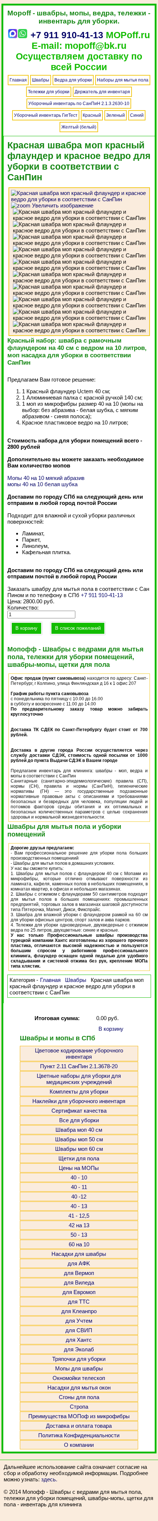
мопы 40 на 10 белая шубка (42, 484)
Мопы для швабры (79, 1368)
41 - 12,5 (78, 1216)
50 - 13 (79, 1235)
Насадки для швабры (78, 1254)
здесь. (49, 1479)
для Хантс (79, 1340)
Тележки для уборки (48, 91)
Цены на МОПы (79, 1168)
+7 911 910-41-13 (66, 35)
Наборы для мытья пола (122, 80)
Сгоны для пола (79, 1397)
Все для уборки (79, 1120)
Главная (18, 80)
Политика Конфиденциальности (78, 1435)
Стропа (79, 1406)
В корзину (110, 1029)
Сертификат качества (79, 1111)
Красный (92, 115)
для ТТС (79, 1301)
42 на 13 (79, 1225)
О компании (79, 1445)
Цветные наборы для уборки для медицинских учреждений (79, 1079)
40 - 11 (79, 1187)
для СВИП (78, 1330)
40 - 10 (79, 1177)
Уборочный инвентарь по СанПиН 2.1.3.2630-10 (78, 103)
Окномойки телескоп (79, 1378)
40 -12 (78, 1196)
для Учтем (78, 1321)
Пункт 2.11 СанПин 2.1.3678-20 (79, 1066)
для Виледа (79, 1282)
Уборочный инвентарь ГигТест (46, 115)
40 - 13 (79, 1206)
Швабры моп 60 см (79, 1149)
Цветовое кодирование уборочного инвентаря (79, 1053)
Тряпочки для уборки (78, 1359)
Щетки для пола (78, 1158)
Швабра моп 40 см (78, 1130)
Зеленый (115, 115)
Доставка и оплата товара (79, 1426)
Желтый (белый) (78, 127)
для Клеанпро (79, 1311)
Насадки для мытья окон (79, 1387)
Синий (137, 115)
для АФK (79, 1263)
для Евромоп (79, 1292)
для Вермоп (79, 1273)
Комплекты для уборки (79, 1091)
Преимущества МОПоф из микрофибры (79, 1416)
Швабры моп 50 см (79, 1139)
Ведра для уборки (73, 80)
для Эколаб (79, 1349)
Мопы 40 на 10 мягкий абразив (46, 478)
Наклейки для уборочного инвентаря (78, 1101)
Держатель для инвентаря (102, 91)
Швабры (40, 80)
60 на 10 (79, 1244)
